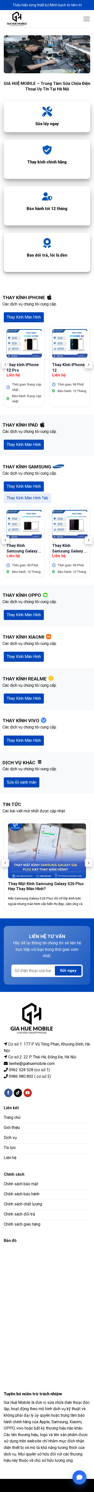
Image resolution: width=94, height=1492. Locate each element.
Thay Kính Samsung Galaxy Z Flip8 (24, 548)
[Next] (88, 365)
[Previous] (5, 365)
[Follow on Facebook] (8, 1093)
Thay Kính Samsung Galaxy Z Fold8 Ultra (69, 548)
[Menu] (86, 19)
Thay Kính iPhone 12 (68, 367)
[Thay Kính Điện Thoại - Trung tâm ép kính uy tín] (21, 19)
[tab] (24, 317)
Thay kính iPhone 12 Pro (23, 367)
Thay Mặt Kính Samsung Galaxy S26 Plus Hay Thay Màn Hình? (46, 886)
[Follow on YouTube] (28, 1093)
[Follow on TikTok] (18, 1093)
